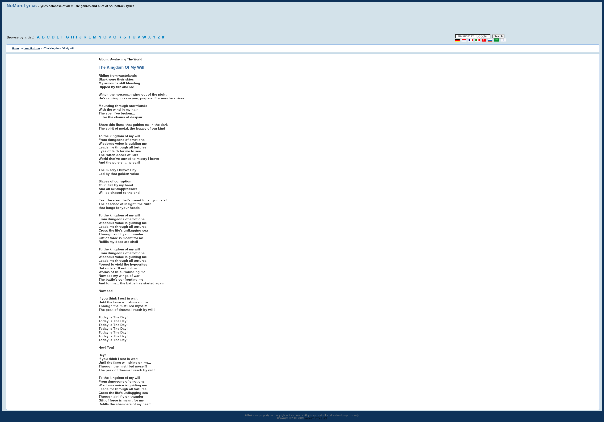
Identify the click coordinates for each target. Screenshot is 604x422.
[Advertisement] (302, 21)
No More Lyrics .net (315, 418)
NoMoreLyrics (22, 5)
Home (15, 48)
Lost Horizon (32, 48)
